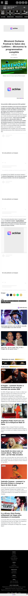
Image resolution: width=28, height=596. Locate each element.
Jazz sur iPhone (14, 581)
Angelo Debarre (20, 220)
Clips (14, 564)
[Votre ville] (17, 2)
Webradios (10, 16)
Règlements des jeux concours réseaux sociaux (14, 586)
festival (2, 300)
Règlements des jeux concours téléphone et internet (14, 590)
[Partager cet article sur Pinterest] (14, 295)
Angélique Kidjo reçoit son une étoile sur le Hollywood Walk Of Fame (12, 422)
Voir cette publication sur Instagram (10, 152)
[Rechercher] (23, 2)
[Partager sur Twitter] (10, 295)
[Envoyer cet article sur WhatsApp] (17, 295)
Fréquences (19, 16)
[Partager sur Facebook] (7, 295)
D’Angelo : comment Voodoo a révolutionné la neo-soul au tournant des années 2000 (12, 387)
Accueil (3, 16)
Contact (14, 553)
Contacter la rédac (14, 567)
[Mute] (24, 7)
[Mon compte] (26, 2)
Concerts (14, 565)
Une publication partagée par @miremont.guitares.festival (14, 170)
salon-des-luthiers (22, 300)
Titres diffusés (14, 558)
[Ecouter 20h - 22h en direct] (14, 363)
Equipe (14, 555)
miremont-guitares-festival (12, 300)
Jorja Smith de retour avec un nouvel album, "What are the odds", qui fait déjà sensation (12, 453)
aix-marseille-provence (5, 302)
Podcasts (14, 571)
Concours (14, 577)
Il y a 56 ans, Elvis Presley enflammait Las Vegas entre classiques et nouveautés (11, 515)
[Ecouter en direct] (20, 2)
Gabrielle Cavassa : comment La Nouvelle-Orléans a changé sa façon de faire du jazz (13, 483)
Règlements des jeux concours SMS (14, 588)
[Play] (1, 11)
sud (6, 300)
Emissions (14, 556)
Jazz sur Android (14, 582)
